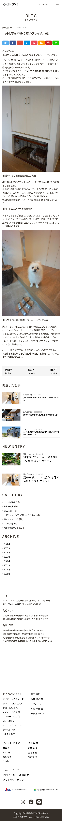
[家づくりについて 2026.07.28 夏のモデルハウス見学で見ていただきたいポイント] (31, 486)
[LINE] (55, 43)
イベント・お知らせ (13, 743)
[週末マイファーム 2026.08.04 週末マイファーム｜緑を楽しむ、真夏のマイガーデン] (31, 466)
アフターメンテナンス (13, 725)
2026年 (7, 543)
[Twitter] (5, 43)
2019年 (7, 573)
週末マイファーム (11, 519)
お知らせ (7, 756)
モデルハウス (38, 713)
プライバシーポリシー (15, 779)
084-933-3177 (14, 604)
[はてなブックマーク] (27, 43)
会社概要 (32, 752)
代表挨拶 (32, 748)
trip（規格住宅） (11, 707)
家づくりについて (11, 527)
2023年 (7, 556)
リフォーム (36, 704)
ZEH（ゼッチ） (9, 720)
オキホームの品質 (11, 716)
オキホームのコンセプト (14, 699)
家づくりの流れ (10, 729)
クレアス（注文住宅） (12, 703)
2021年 (7, 565)
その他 (6, 761)
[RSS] (41, 43)
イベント (7, 752)
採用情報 (32, 756)
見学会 (6, 748)
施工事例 (8, 510)
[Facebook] (13, 43)
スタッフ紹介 (9, 523)
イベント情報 (9, 502)
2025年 (7, 548)
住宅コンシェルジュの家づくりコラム (19, 515)
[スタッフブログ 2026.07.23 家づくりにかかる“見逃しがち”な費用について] (31, 420)
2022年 (7, 560)
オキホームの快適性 (12, 712)
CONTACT (44, 4)
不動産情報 (37, 708)
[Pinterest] (48, 43)
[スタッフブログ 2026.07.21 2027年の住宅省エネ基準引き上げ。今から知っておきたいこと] (31, 437)
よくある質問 (9, 733)
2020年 (7, 569)
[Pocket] (34, 43)
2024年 (7, 552)
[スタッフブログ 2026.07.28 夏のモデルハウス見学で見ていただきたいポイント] (31, 403)
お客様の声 (9, 506)
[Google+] (20, 43)
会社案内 (33, 743)
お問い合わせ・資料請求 (16, 775)
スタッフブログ (11, 770)
